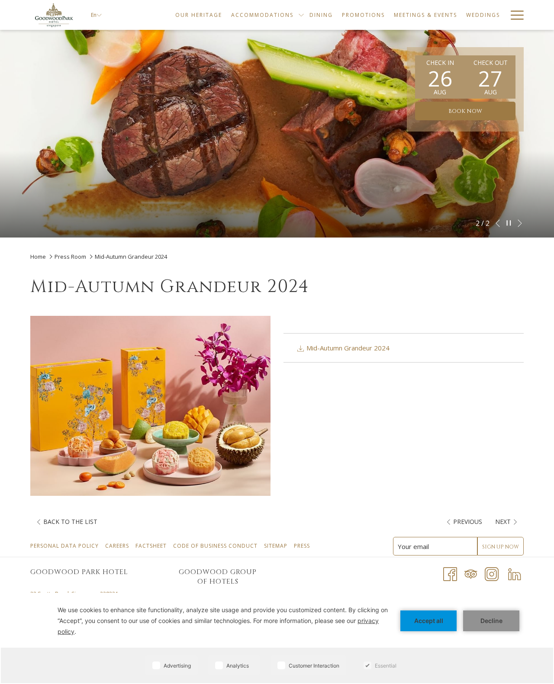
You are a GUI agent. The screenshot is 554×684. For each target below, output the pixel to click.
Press (303, 545)
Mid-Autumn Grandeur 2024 (347, 348)
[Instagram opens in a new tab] (492, 573)
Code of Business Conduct (216, 545)
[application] (277, 638)
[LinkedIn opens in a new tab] (515, 573)
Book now (465, 111)
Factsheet (152, 545)
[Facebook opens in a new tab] (450, 573)
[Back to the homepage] (54, 15)
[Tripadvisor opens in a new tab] (471, 573)
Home (38, 256)
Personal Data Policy (65, 545)
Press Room (70, 256)
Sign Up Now (500, 546)
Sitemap (277, 545)
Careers (118, 545)
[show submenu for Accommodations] (301, 15)
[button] (440, 77)
